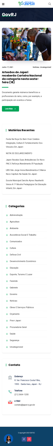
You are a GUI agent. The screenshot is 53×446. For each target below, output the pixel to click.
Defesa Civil (15, 254)
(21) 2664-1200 (21, 394)
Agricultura (14, 221)
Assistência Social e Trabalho (23, 235)
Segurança (14, 340)
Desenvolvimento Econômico (23, 261)
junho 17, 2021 (7, 67)
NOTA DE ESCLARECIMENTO (19, 153)
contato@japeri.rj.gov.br (24, 405)
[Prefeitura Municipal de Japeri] (26, 4)
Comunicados (16, 241)
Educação (14, 268)
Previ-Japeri (15, 320)
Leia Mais (9, 109)
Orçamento (15, 314)
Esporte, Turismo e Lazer (21, 274)
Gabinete (14, 287)
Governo (13, 294)
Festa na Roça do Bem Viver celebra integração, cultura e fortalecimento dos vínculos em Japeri (24, 143)
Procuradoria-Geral (18, 327)
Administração (16, 215)
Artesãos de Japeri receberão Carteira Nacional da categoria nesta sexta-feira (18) (22, 77)
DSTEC (32, 433)
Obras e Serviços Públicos (22, 307)
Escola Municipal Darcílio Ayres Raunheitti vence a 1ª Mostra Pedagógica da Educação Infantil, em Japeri (26, 184)
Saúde (12, 334)
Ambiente (14, 228)
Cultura (13, 248)
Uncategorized (45, 67)
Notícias (36, 67)
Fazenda (13, 281)
